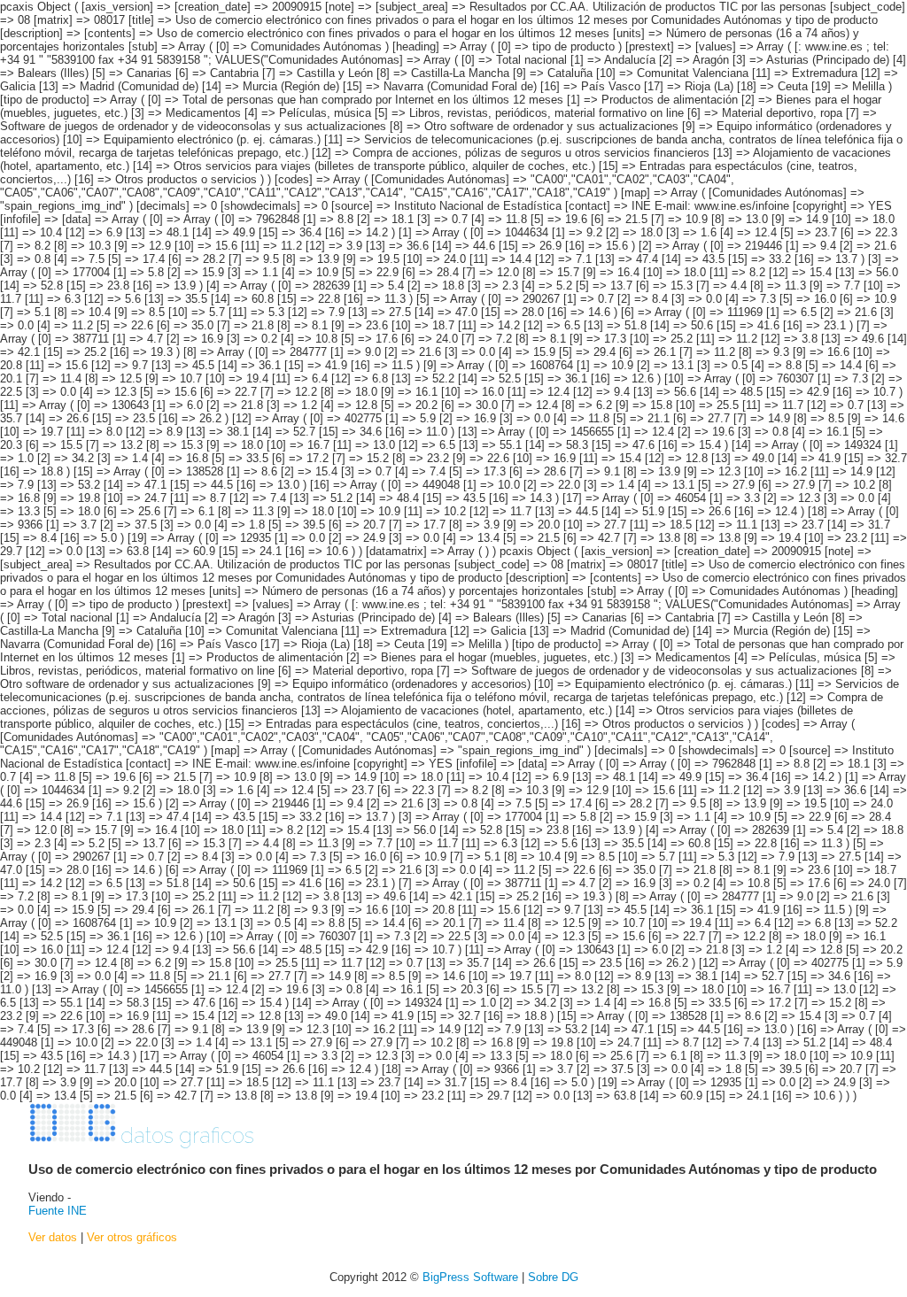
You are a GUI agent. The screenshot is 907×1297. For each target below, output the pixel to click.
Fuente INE (57, 1210)
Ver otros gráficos (132, 1237)
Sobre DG (553, 1277)
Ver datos (52, 1237)
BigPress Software (470, 1277)
